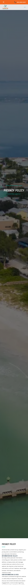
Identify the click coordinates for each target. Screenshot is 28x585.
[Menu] (25, 7)
